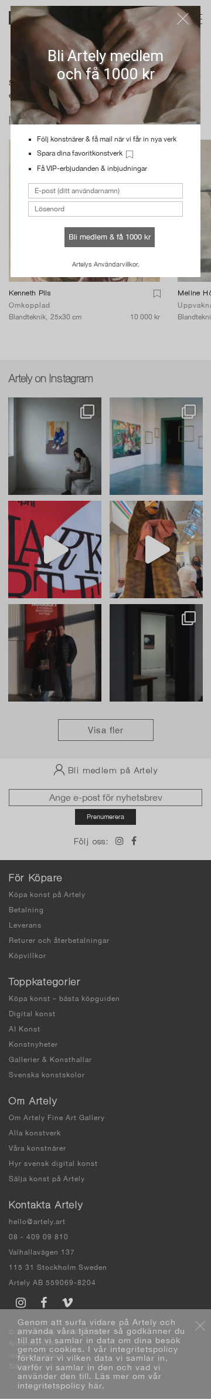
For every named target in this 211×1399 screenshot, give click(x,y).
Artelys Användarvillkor (105, 264)
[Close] (183, 19)
